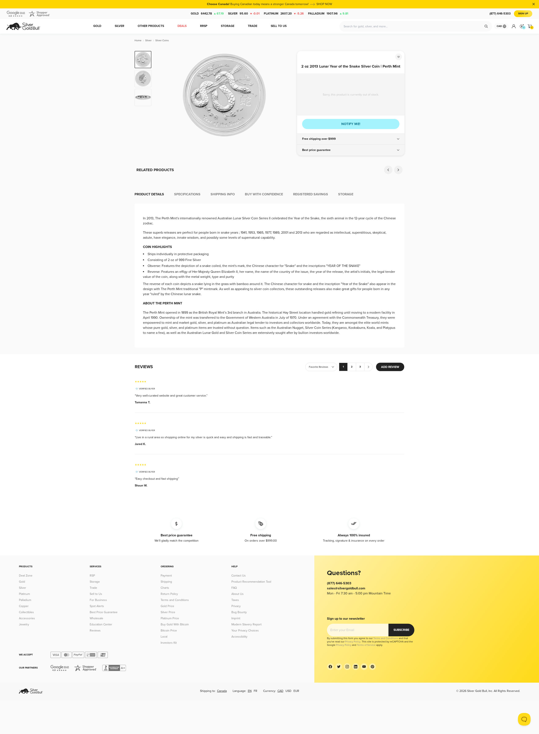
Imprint (235, 618)
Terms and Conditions (175, 600)
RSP (92, 575)
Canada (222, 691)
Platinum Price (170, 618)
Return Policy (169, 594)
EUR (296, 691)
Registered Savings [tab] (310, 194)
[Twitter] (338, 666)
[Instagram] (347, 666)
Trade (93, 588)
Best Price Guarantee (103, 612)
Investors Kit (169, 643)
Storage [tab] (345, 194)
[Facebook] (330, 666)
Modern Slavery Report (246, 624)
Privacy (236, 606)
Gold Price (167, 606)
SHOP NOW (324, 4)
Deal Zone (25, 575)
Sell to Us (96, 594)
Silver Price (168, 612)
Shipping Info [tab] (223, 194)
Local (164, 636)
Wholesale (96, 618)
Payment (166, 575)
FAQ (234, 588)
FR (255, 691)
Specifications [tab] (187, 194)
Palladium (328, 13)
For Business (98, 600)
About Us (237, 594)
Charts (165, 588)
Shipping (166, 581)
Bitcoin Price (169, 630)
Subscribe (401, 630)
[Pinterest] (372, 666)
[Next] (287, 95)
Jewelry (24, 624)
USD (288, 691)
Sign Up (523, 13)
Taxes (235, 600)
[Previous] (161, 95)
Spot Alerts (97, 606)
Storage (95, 581)
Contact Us (238, 575)
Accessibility (239, 636)
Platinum (284, 13)
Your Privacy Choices (245, 630)
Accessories (27, 618)
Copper (24, 606)
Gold (207, 13)
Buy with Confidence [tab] (264, 194)
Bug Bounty (239, 612)
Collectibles (26, 612)
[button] (350, 139)
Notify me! (350, 124)
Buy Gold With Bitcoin (175, 624)
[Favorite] (398, 56)
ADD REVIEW (390, 367)
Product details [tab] (149, 194)
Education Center (101, 624)
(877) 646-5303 (500, 13)
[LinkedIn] (355, 666)
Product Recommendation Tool (251, 581)
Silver (244, 13)
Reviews (95, 630)
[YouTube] (364, 666)
